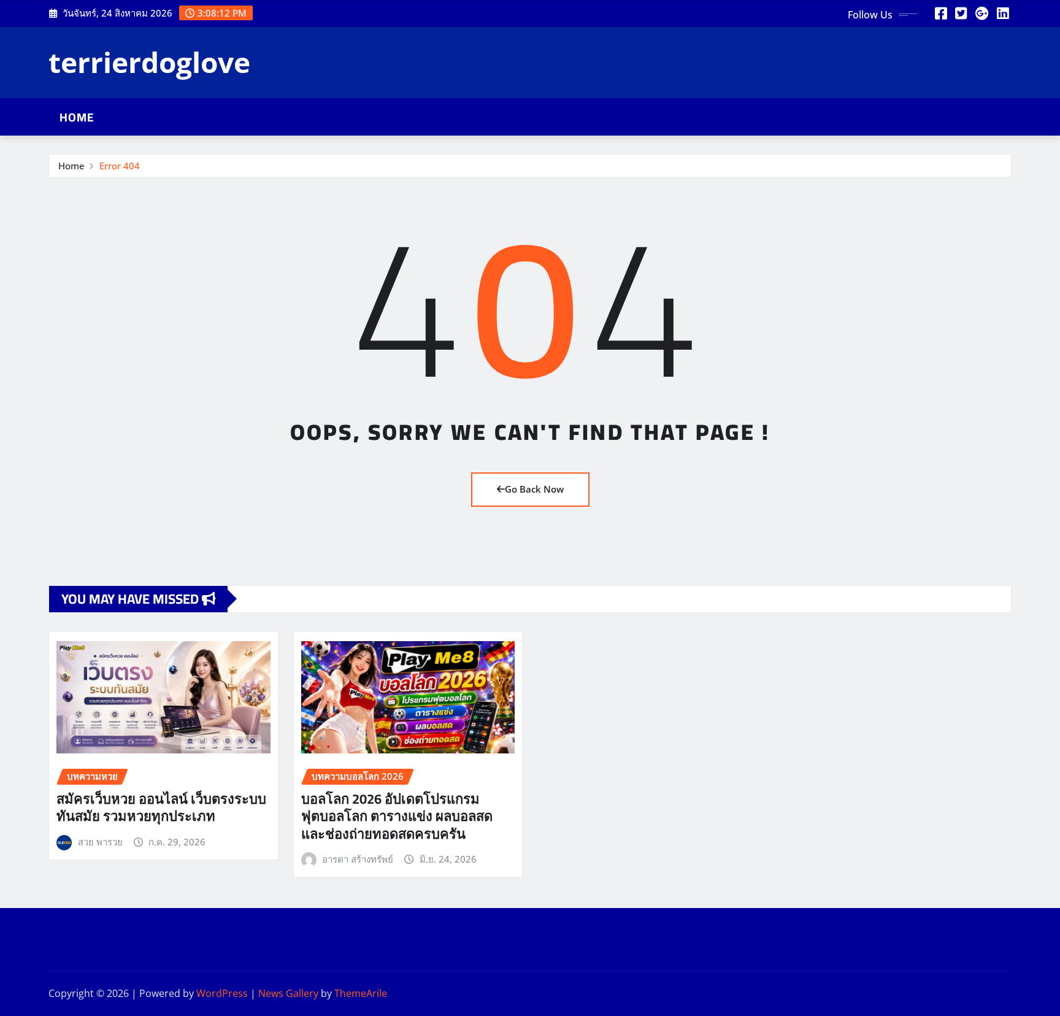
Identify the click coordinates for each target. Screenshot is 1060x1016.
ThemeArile (360, 993)
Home (77, 117)
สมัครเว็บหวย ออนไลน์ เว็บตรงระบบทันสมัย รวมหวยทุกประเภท (161, 807)
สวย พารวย (100, 842)
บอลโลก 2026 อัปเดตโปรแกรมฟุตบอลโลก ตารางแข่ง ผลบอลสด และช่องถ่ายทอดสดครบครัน (397, 816)
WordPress (222, 993)
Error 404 (119, 166)
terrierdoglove (149, 62)
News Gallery (288, 993)
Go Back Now (534, 489)
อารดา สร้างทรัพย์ (357, 859)
